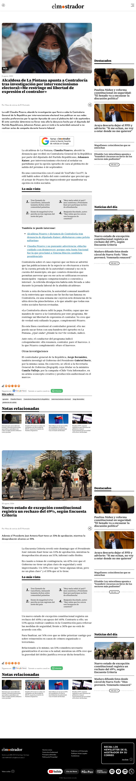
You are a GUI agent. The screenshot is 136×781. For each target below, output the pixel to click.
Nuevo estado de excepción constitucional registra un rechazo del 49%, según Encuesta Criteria (111, 240)
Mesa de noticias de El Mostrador (17, 105)
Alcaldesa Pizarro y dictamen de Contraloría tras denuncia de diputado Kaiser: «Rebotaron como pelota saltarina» (58, 237)
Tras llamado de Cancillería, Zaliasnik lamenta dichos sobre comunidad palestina (40, 203)
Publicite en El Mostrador (79, 751)
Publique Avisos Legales (79, 753)
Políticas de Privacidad (49, 757)
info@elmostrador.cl (18, 757)
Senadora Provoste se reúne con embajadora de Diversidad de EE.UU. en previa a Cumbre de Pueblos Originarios (35, 428)
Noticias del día (105, 207)
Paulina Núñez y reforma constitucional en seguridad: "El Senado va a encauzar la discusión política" (112, 94)
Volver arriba (6, 771)
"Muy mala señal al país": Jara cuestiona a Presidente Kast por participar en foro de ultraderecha (75, 203)
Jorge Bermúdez (78, 399)
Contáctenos (75, 756)
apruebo (5, 399)
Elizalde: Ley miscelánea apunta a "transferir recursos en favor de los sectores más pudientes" (113, 157)
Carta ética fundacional (50, 752)
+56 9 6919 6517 (7, 757)
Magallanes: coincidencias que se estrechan (112, 146)
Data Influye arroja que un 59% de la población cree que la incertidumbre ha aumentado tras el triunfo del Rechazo (58, 428)
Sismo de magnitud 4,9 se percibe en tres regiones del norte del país (43, 213)
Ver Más (113, 164)
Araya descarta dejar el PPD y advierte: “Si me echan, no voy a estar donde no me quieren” (113, 128)
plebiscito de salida (9, 402)
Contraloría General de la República (36, 399)
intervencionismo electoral (61, 399)
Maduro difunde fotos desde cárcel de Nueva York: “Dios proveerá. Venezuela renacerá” (112, 254)
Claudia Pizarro (16, 399)
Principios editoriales (49, 754)
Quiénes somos (47, 750)
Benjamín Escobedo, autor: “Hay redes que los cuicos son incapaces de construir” (75, 215)
